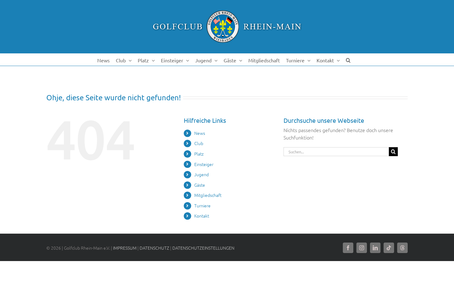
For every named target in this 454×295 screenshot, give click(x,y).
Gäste (199, 185)
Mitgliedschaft (207, 195)
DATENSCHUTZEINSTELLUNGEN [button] (203, 248)
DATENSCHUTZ (154, 248)
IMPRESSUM (125, 248)
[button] (348, 59)
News (199, 133)
